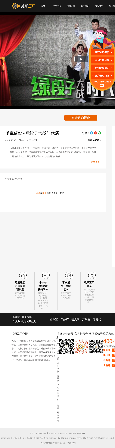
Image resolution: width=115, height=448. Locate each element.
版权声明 (52, 433)
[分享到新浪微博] (95, 134)
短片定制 (58, 355)
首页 (43, 6)
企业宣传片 (54, 322)
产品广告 (65, 322)
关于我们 (58, 404)
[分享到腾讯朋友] (91, 134)
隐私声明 (43, 433)
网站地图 (58, 416)
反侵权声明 (62, 433)
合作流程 (58, 392)
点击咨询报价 (81, 117)
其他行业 (33, 140)
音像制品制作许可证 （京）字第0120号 (60, 443)
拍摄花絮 (71, 6)
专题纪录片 (97, 322)
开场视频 (86, 322)
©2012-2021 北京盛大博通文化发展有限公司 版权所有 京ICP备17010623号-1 (31, 438)
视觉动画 (75, 322)
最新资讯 (58, 380)
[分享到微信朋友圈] (99, 134)
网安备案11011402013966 (71, 438)
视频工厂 (16, 341)
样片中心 (57, 6)
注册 (44, 193)
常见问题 (33, 433)
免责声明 (72, 433)
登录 (38, 193)
